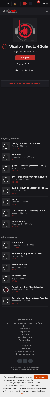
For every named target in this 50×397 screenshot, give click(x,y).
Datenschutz (25, 329)
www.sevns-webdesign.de (29, 369)
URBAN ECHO (18, 222)
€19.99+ (15, 215)
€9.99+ (15, 281)
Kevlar (15, 199)
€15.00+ (15, 204)
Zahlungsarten (25, 346)
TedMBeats (17, 301)
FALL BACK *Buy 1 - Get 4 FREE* (27, 254)
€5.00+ (15, 171)
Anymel (15, 146)
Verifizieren (25, 348)
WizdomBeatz (30, 52)
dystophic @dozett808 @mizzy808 (29, 177)
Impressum (25, 332)
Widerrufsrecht (25, 334)
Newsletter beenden (25, 354)
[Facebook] (25, 361)
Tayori (14, 278)
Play (6, 146)
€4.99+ (15, 227)
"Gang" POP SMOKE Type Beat (26, 143)
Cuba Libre (17, 242)
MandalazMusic (18, 157)
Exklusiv (15, 213)
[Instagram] (19, 361)
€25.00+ (15, 182)
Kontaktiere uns (25, 337)
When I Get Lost (19, 265)
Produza (15, 202)
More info (25, 394)
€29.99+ (15, 160)
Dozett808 (16, 179)
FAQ (25, 326)
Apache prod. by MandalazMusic (28, 287)
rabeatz (15, 256)
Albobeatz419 (17, 224)
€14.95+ (15, 149)
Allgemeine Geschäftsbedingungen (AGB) (25, 323)
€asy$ (14, 267)
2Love (14, 168)
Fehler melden (25, 340)
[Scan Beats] (4, 46)
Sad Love (16, 155)
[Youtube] (30, 361)
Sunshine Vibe (19, 276)
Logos (25, 343)
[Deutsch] (15, 4)
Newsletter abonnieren (25, 351)
